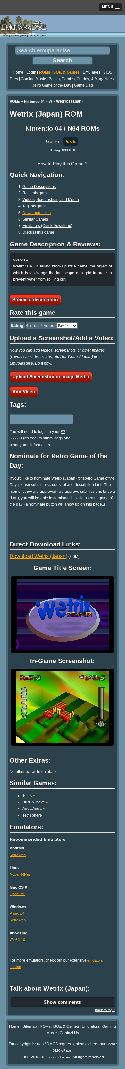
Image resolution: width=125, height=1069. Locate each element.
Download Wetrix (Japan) (38, 556)
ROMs (15, 101)
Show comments (62, 1002)
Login (31, 72)
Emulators (91, 72)
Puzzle (70, 141)
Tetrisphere (33, 815)
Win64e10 (17, 939)
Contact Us (69, 1033)
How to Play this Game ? (63, 163)
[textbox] (37, 419)
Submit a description (35, 299)
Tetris (28, 796)
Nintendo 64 (34, 101)
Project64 (17, 913)
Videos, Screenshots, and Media (50, 200)
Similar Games (35, 219)
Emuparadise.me (58, 1057)
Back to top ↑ (105, 1010)
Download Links (36, 213)
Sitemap (29, 1026)
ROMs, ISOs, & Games (59, 72)
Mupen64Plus (20, 874)
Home (18, 72)
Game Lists (84, 85)
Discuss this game (38, 232)
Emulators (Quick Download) (47, 225)
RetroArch (18, 855)
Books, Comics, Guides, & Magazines (81, 79)
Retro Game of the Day (51, 85)
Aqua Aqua (33, 808)
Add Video (24, 391)
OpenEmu (17, 894)
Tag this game (34, 206)
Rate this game (35, 193)
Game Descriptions (39, 186)
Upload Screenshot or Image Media (51, 376)
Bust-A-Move (35, 802)
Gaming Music (33, 79)
